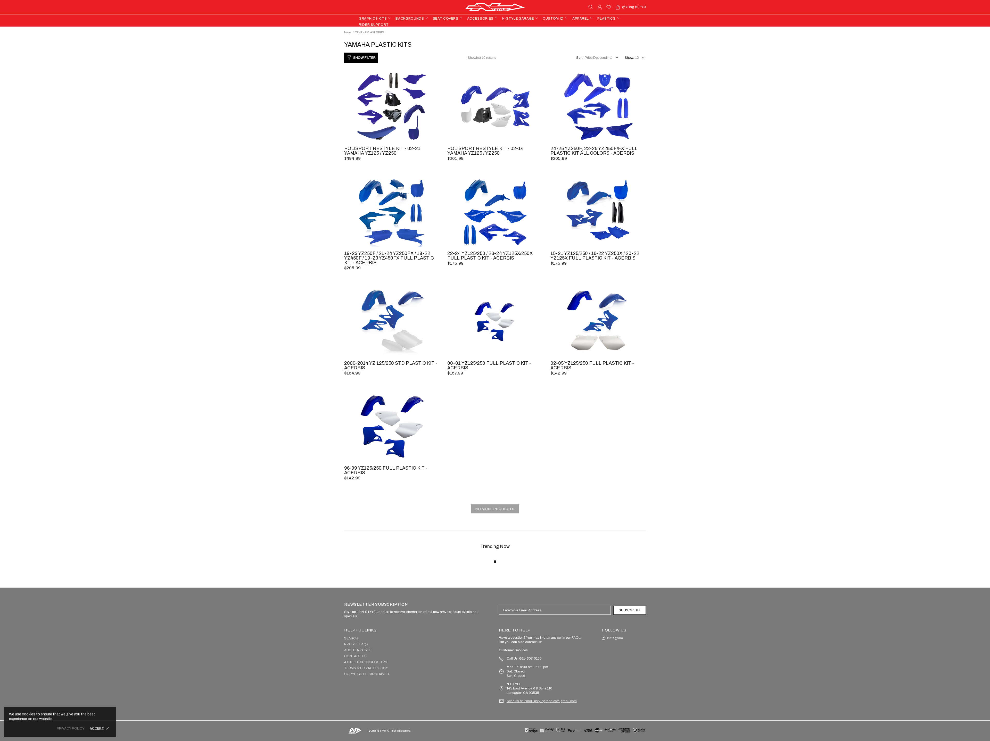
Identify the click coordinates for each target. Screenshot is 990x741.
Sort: (579, 58)
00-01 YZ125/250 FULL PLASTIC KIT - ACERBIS (489, 365)
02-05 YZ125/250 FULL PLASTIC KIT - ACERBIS (592, 365)
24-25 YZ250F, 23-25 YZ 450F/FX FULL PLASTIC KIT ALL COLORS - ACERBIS (594, 150)
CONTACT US (355, 656)
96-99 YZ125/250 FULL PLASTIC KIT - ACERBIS (385, 470)
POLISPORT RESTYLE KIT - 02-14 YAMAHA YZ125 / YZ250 (485, 150)
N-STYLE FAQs (356, 644)
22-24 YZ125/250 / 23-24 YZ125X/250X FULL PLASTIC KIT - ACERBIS (490, 255)
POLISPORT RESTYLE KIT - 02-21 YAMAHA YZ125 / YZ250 (382, 150)
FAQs (576, 637)
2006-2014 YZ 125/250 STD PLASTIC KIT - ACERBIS (390, 365)
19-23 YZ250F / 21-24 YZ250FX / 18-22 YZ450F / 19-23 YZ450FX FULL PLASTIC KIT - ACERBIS (389, 258)
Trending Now (495, 546)
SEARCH (351, 638)
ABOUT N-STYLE (358, 650)
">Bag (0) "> (634, 7)
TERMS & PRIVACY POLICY (366, 668)
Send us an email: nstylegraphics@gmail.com (542, 701)
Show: (629, 58)
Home (347, 32)
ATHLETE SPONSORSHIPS (365, 662)
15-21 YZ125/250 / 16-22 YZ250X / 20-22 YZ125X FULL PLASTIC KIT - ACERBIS (594, 255)
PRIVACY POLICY (71, 728)
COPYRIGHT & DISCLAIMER (366, 674)
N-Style (495, 7)
